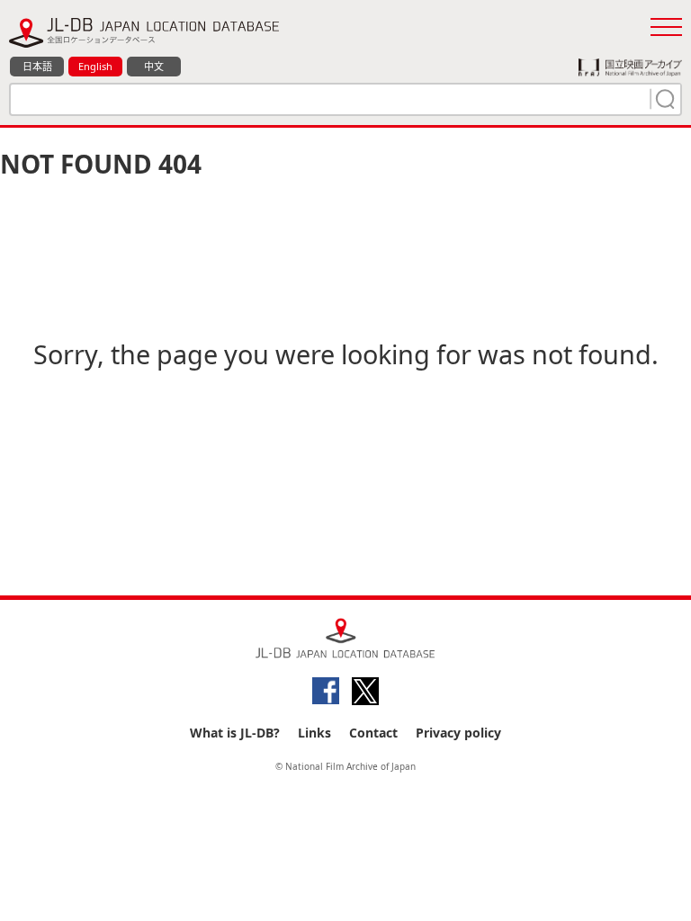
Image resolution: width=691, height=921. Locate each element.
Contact (373, 732)
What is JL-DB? (235, 732)
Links (314, 732)
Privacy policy (458, 732)
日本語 (37, 66)
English (95, 66)
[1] (663, 99)
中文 (154, 66)
